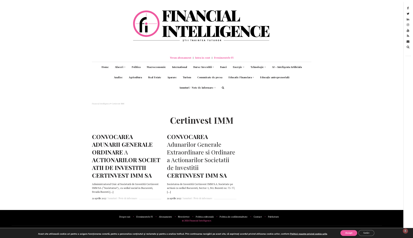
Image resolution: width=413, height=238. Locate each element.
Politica (136, 67)
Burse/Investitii (203, 67)
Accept (348, 232)
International (179, 67)
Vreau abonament (180, 57)
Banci (223, 67)
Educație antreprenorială (274, 77)
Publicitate (273, 216)
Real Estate (154, 77)
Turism (187, 77)
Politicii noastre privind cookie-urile (308, 233)
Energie (238, 67)
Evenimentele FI (223, 57)
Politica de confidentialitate (233, 216)
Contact (258, 216)
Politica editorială (205, 216)
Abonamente (165, 216)
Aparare (172, 77)
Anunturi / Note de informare (197, 87)
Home (105, 67)
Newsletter (184, 216)
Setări (366, 232)
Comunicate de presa (209, 77)
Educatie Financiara (241, 77)
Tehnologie (258, 67)
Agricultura (135, 77)
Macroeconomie (156, 67)
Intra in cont (202, 57)
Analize (118, 77)
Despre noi (124, 216)
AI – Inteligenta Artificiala (287, 67)
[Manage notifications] (405, 230)
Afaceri (120, 67)
